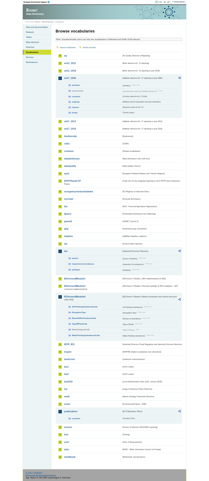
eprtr (66, 173)
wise (66, 449)
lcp (65, 389)
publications (70, 411)
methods (76, 102)
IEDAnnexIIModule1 (74, 278)
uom (66, 442)
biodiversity (70, 136)
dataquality (70, 166)
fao (66, 206)
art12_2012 (70, 63)
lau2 (66, 374)
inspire (68, 352)
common (69, 151)
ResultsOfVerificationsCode (84, 318)
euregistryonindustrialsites (78, 191)
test (66, 434)
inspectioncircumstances (83, 264)
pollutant (76, 270)
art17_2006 (70, 78)
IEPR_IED (69, 344)
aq (65, 55)
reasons (75, 107)
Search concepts (89, 47)
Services (30, 57)
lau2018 (68, 381)
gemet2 (68, 221)
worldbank (69, 457)
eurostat (68, 199)
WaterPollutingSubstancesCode (86, 335)
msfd (67, 396)
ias (65, 244)
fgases (67, 214)
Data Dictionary (47, 22)
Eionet (37, 22)
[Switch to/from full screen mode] (169, 2)
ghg (66, 229)
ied (65, 251)
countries (76, 96)
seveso (68, 427)
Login (160, 2)
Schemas (30, 47)
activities (76, 85)
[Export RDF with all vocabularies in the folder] (179, 78)
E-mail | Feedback (34, 472)
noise (67, 404)
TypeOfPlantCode (79, 324)
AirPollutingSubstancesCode (84, 307)
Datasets (30, 32)
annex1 (75, 258)
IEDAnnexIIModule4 (74, 296)
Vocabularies (32, 52)
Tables (29, 37)
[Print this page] (165, 2)
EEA (37, 2)
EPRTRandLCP (72, 181)
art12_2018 (70, 71)
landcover (69, 359)
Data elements (32, 42)
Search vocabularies (68, 47)
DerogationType (79, 312)
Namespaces (32, 62)
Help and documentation (37, 27)
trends (74, 113)
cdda (67, 143)
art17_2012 (70, 121)
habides (68, 236)
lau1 (66, 367)
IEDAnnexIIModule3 (74, 286)
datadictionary (72, 158)
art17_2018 (70, 129)
